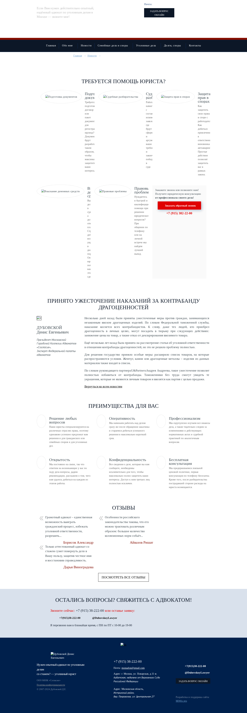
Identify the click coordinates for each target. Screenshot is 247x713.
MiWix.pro (181, 701)
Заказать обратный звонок (180, 205)
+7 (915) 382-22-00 (179, 213)
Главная (77, 55)
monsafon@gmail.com (164, 4)
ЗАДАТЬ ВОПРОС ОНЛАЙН (159, 13)
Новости (92, 55)
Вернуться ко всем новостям (103, 386)
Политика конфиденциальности (51, 685)
